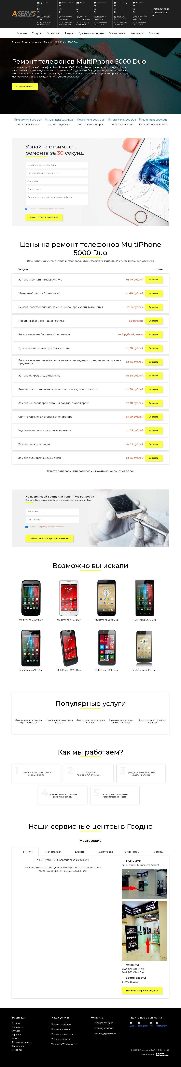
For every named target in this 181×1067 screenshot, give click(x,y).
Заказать (153, 279)
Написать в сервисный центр (142, 990)
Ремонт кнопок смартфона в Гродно (59, 721)
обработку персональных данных (51, 209)
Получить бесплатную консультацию (49, 538)
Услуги (37, 33)
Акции (69, 33)
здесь (130, 471)
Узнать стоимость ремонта (44, 217)
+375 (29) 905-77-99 (159, 13)
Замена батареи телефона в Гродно (152, 721)
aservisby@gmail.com (105, 1034)
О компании (117, 33)
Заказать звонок (25, 86)
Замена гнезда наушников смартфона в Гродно (28, 721)
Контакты (137, 33)
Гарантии (53, 33)
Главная (22, 33)
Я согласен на (46, 209)
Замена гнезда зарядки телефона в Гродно (121, 721)
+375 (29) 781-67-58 (160, 9)
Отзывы (153, 33)
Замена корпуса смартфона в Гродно (91, 721)
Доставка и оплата (91, 33)
